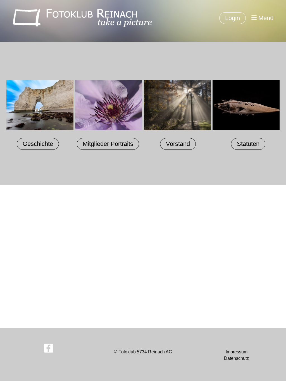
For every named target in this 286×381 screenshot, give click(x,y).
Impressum (236, 351)
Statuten (248, 143)
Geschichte (38, 143)
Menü (265, 18)
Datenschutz (236, 358)
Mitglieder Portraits (108, 143)
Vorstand (178, 143)
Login (232, 18)
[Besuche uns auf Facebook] (48, 349)
